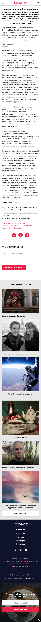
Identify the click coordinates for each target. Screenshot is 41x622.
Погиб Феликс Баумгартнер (20, 394)
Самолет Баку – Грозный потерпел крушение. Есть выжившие (20, 506)
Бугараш (6, 223)
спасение (27, 225)
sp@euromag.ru (30, 579)
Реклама (20, 537)
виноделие (24, 559)
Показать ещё (20, 513)
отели (14, 559)
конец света (7, 225)
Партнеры (20, 540)
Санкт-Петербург (31, 561)
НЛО (17, 225)
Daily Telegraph (16, 124)
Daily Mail (19, 170)
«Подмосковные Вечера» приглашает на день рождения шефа (21, 208)
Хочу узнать (20, 609)
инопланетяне (19, 223)
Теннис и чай (20, 437)
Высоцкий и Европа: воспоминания (20, 354)
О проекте (20, 530)
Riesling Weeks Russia (20, 566)
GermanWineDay (17, 564)
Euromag (20, 3)
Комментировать (14, 267)
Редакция (20, 544)
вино (28, 564)
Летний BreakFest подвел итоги (17, 218)
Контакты (20, 533)
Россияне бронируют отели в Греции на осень (20, 214)
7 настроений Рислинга (12, 561)
